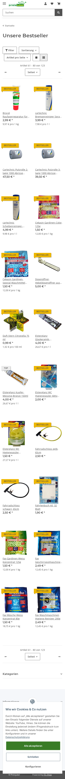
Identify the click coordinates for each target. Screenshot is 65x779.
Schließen (33, 756)
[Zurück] (6, 72)
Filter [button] (11, 50)
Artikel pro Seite (16, 57)
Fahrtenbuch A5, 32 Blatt (46, 507)
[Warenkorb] (58, 3)
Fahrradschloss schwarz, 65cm (11, 507)
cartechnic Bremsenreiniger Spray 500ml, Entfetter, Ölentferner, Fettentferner (48, 114)
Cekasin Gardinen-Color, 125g (48, 224)
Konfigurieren (33, 766)
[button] (45, 3)
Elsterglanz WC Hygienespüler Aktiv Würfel (46, 394)
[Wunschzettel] (52, 3)
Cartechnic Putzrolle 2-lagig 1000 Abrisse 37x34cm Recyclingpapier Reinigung (15, 171)
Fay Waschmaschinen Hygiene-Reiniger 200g (47, 616)
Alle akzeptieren (33, 745)
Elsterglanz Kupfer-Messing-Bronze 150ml (15, 394)
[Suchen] (58, 12)
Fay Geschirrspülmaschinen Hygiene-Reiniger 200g (48, 560)
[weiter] (59, 72)
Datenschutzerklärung (18, 737)
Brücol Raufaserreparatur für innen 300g (15, 114)
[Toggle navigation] (4, 2)
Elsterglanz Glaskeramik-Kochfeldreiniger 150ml (48, 337)
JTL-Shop (48, 774)
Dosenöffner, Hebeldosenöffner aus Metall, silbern (47, 281)
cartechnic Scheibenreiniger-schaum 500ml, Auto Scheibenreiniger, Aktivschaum (14, 224)
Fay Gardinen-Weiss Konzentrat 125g (14, 560)
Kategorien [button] (10, 674)
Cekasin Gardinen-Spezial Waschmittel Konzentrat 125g (14, 281)
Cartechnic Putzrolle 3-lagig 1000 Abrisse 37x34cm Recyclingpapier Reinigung (47, 171)
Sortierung (28, 50)
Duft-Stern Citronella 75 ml (16, 337)
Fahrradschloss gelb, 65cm (46, 450)
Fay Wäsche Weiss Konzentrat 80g (13, 616)
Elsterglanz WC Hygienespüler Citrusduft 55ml (11, 450)
